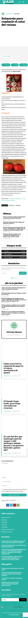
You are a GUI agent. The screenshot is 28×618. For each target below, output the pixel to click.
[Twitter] (11, 505)
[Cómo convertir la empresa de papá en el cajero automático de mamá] (14, 351)
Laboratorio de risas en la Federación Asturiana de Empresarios (10, 583)
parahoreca (11, 205)
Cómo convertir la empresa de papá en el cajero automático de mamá (14, 217)
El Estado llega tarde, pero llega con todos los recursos (13, 222)
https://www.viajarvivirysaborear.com (14, 335)
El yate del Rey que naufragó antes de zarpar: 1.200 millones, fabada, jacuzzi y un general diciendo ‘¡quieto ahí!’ (14, 228)
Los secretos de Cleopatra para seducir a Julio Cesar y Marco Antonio (11, 574)
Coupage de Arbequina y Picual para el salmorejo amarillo (13, 199)
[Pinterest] (14, 505)
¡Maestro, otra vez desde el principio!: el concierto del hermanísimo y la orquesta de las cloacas (13, 313)
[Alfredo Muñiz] (3, 13)
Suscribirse (22, 273)
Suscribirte (22, 257)
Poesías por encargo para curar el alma (12, 569)
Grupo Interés (15, 614)
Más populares (7, 56)
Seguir (23, 254)
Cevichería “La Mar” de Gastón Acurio (11, 578)
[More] (21, 505)
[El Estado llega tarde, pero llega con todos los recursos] (14, 389)
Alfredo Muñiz (8, 13)
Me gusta (23, 251)
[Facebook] (7, 505)
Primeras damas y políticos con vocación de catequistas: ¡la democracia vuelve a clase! (12, 235)
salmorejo (18, 205)
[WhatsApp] (18, 505)
